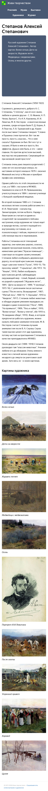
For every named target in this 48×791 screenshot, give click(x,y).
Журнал (32, 15)
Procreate (12, 10)
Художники (18, 15)
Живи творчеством (19, 3)
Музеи (24, 10)
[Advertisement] (24, 77)
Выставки (36, 10)
